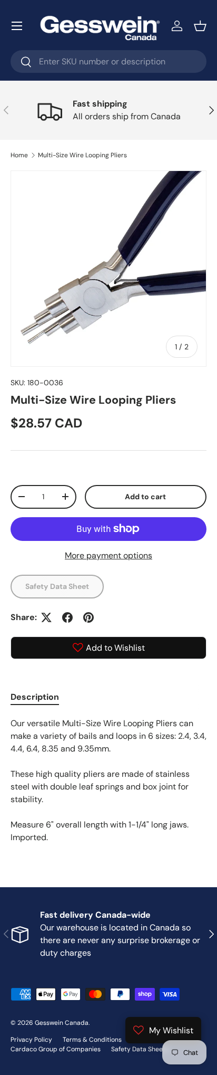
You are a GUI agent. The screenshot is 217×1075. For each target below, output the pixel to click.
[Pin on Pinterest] (88, 617)
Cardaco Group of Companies (56, 1049)
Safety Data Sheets (140, 1049)
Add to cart (145, 496)
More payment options (108, 555)
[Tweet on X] (46, 617)
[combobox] (108, 61)
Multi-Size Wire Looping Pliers (82, 155)
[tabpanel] (108, 780)
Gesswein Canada (61, 1023)
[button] (200, 25)
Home (19, 155)
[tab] (35, 697)
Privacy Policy (31, 1039)
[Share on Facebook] (67, 617)
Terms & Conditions (92, 1039)
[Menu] (16, 25)
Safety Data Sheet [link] (57, 586)
